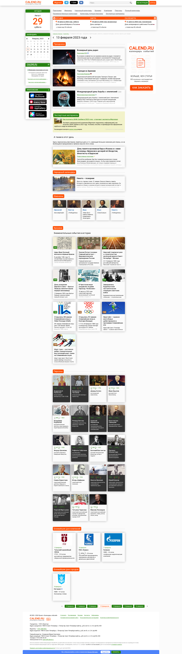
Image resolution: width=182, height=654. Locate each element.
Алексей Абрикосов (95, 421)
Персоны (118, 11)
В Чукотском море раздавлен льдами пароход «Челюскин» (87, 287)
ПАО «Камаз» (84, 550)
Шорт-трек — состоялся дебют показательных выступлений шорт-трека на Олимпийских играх (64, 352)
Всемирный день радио (87, 50)
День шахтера (95, 24)
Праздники (57, 11)
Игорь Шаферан (78, 480)
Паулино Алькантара (113, 451)
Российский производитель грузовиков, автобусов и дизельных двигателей (88, 557)
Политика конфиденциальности (109, 617)
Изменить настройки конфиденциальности (42, 648)
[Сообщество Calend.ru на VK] (81, 2)
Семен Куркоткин (61, 480)
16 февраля (139, 606)
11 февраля (81, 606)
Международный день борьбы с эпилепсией (97, 91)
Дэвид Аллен (96, 391)
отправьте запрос (116, 644)
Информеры (95, 615)
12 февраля (92, 606)
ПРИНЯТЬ (116, 652)
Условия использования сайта (69, 617)
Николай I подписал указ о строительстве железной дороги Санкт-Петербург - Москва (113, 255)
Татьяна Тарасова (79, 510)
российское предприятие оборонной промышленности (64, 557)
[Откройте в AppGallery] (37, 108)
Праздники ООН (82, 53)
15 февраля (128, 606)
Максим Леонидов (98, 510)
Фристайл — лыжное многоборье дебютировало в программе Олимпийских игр (113, 321)
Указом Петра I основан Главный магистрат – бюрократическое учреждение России (88, 255)
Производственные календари (65, 14)
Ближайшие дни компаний (67, 529)
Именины (68, 11)
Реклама (80, 615)
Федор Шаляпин (60, 450)
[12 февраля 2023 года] (53, 37)
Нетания (57, 589)
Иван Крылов (114, 391)
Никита (114, 210)
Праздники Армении (83, 74)
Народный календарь (83, 11)
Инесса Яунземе (97, 480)
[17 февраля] (147, 606)
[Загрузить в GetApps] (37, 114)
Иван (85, 210)
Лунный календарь (132, 11)
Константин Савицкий (113, 421)
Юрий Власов (114, 480)
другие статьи (73, 129)
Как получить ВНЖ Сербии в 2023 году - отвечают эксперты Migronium (90, 119)
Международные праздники (86, 95)
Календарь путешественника (91, 14)
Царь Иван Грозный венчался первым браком (64, 253)
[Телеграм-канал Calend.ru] (66, 2)
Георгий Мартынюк (61, 510)
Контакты (87, 615)
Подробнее (105, 652)
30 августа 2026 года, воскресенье (104, 22)
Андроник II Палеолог (58, 392)
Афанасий (58, 210)
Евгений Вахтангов (98, 450)
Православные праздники (85, 156)
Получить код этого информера (37, 79)
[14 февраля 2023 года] (90, 37)
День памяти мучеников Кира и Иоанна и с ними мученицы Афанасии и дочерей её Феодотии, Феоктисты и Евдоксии (98, 151)
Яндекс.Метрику (93, 652)
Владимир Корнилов (58, 421)
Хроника (98, 11)
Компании (108, 11)
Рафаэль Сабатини (79, 450)
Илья (99, 210)
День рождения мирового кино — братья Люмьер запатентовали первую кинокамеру (63, 288)
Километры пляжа (60, 594)
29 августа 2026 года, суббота (68, 22)
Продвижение (72, 615)
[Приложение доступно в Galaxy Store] (37, 102)
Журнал (58, 2)
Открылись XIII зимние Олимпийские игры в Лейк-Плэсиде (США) (63, 319)
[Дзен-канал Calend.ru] (74, 2)
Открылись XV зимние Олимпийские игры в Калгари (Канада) (87, 319)
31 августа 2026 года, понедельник (139, 22)
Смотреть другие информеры (37, 82)
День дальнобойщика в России (67, 24)
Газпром (106, 550)
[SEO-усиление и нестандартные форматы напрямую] (141, 93)
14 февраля (117, 606)
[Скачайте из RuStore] (37, 95)
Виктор (71, 210)
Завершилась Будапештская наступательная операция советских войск (111, 288)
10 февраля (70, 606)
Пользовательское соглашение (89, 617)
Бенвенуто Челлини (76, 392)
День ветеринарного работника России (139, 24)
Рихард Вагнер (78, 421)
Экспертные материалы (115, 14)
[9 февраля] (62, 606)
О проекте (63, 615)
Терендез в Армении (86, 71)
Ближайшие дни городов (66, 569)
